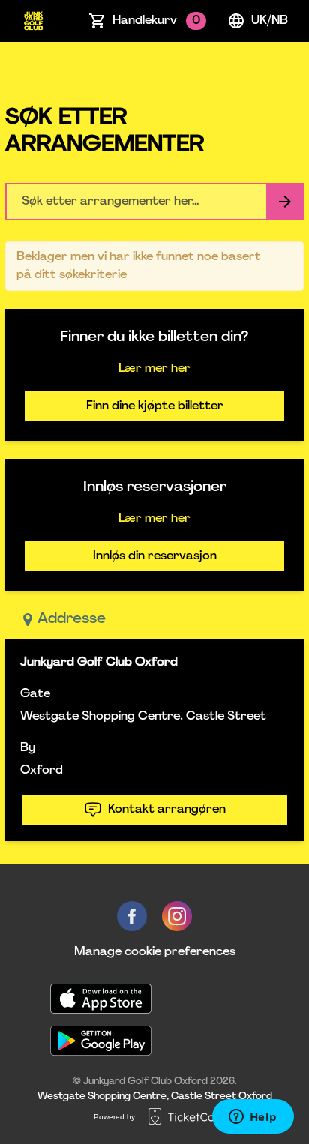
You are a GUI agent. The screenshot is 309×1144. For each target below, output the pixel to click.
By (27, 748)
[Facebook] (132, 916)
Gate (35, 694)
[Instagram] (177, 916)
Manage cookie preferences (155, 952)
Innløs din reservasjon (155, 556)
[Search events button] (285, 201)
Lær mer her (154, 369)
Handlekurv (156, 21)
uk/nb (269, 21)
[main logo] (33, 21)
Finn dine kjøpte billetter (155, 406)
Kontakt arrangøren (167, 810)
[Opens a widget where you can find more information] (253, 1118)
